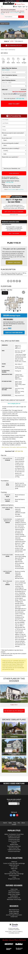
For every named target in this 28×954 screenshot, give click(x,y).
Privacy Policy (20, 189)
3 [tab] (14, 40)
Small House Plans (14, 875)
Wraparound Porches (14, 879)
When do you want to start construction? (13, 133)
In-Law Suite (14, 867)
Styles (10, 823)
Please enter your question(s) (10, 157)
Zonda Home (14, 916)
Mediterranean (14, 844)
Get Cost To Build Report (14, 212)
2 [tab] (11, 40)
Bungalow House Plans (14, 836)
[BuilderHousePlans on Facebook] (10, 815)
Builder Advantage (14, 911)
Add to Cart (14, 103)
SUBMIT (21, 16)
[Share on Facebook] (14, 281)
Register (20, 6)
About (23, 823)
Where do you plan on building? (11, 148)
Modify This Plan (14, 262)
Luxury (14, 870)
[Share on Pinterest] (19, 281)
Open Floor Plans (14, 872)
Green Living (14, 889)
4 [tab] (16, 40)
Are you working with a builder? (10, 143)
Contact (14, 824)
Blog (14, 823)
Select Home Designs (14, 892)
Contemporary (11, 49)
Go (18, 803)
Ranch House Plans (14, 848)
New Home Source (14, 910)
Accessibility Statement (14, 933)
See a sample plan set (14, 403)
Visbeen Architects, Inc (14, 898)
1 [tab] (9, 40)
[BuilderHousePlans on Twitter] (14, 815)
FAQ (19, 823)
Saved (16, 6)
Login (23, 6)
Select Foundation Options (9, 75)
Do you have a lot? (7, 138)
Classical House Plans (14, 837)
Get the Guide (14, 233)
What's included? (5, 70)
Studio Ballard (14, 896)
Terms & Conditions (14, 12)
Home (2, 49)
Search (5, 823)
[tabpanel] (14, 29)
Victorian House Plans (14, 851)
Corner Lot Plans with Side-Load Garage (14, 863)
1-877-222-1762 (20, 98)
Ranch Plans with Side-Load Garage (14, 873)
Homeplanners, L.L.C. (14, 891)
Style (6, 49)
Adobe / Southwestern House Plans (14, 834)
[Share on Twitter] (16, 281)
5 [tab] (18, 40)
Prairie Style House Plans (14, 846)
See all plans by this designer (14, 711)
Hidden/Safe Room (14, 865)
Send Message (14, 173)
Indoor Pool (14, 868)
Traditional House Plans (14, 849)
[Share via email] (8, 281)
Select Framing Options (8, 80)
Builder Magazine (14, 913)
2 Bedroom (14, 861)
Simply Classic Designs (14, 894)
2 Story (14, 877)
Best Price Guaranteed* (19, 91)
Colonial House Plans (14, 839)
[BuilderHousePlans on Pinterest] (17, 815)
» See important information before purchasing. (14, 447)
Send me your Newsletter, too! (12, 168)
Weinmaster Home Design (14, 899)
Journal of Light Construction (14, 915)
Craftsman (14, 843)
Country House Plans (14, 841)
